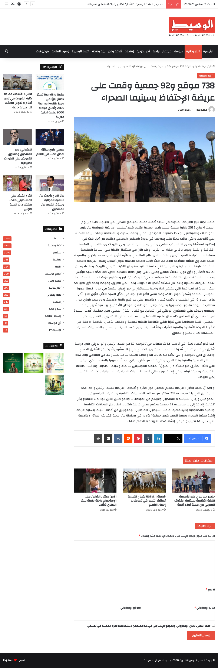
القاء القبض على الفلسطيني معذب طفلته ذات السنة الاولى (20, 202)
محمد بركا (201, 109)
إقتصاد (129, 51)
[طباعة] (98, 438)
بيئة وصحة (98, 51)
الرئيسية (208, 51)
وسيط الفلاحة (60, 51)
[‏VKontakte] (118, 438)
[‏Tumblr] (148, 438)
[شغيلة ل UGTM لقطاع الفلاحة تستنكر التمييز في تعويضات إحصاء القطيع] (144, 480)
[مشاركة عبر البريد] (108, 438)
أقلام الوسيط (80, 51)
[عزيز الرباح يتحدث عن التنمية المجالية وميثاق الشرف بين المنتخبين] (50, 183)
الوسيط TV (55, 330)
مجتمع (166, 51)
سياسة (178, 51)
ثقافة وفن (115, 51)
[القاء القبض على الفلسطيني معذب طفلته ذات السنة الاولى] (17, 183)
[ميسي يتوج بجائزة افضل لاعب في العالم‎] (50, 137)
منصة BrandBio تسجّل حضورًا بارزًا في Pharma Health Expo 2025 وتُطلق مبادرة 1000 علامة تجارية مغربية (50, 106)
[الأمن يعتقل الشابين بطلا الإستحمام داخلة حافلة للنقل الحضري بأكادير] (95, 480)
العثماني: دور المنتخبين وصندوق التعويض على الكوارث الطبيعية (18, 156)
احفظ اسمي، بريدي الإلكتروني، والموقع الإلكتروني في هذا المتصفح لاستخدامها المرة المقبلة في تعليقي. (149, 625)
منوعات (57, 238)
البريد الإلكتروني (204, 607)
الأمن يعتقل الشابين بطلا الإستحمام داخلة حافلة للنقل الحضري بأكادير (98, 501)
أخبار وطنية (193, 51)
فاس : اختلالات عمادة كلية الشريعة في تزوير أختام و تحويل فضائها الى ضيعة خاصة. (18, 100)
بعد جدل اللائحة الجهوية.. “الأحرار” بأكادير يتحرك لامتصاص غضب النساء (124, 4)
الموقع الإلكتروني (130, 607)
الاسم (210, 589)
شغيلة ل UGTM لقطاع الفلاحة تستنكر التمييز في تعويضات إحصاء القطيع (147, 501)
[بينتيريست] (138, 438)
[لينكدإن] (158, 438)
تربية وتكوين (54, 294)
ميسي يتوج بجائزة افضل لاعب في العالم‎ (50, 152)
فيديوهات (42, 51)
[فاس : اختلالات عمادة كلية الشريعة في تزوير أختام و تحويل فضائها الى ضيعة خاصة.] (17, 82)
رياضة (156, 51)
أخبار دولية (143, 51)
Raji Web (8, 660)
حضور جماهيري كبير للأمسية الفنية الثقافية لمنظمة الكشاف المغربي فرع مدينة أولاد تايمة (194, 501)
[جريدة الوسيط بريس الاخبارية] (192, 26)
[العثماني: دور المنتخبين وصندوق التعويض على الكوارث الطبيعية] (17, 137)
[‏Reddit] (128, 438)
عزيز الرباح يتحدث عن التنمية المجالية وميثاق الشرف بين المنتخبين (51, 202)
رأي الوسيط (55, 323)
